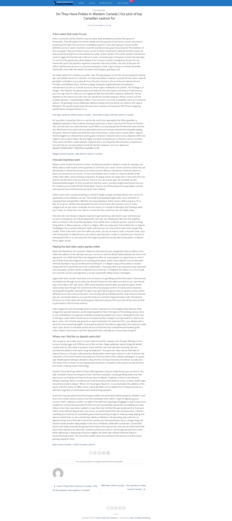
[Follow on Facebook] (108, 508)
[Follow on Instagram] (112, 508)
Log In (92, 3)
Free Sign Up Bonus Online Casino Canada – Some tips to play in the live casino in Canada (93, 114)
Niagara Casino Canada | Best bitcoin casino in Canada (77, 153)
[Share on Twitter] (95, 453)
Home (81, 3)
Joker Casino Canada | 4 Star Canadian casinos (74, 444)
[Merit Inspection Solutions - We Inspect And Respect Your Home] (63, 3)
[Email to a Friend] (99, 453)
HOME (116, 514)
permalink (118, 461)
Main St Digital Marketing (140, 518)
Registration (105, 3)
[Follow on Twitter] (120, 508)
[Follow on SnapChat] (116, 508)
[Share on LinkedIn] (108, 453)
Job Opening (125, 2)
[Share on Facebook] (91, 453)
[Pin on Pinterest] (104, 453)
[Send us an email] (124, 508)
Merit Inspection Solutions (107, 518)
